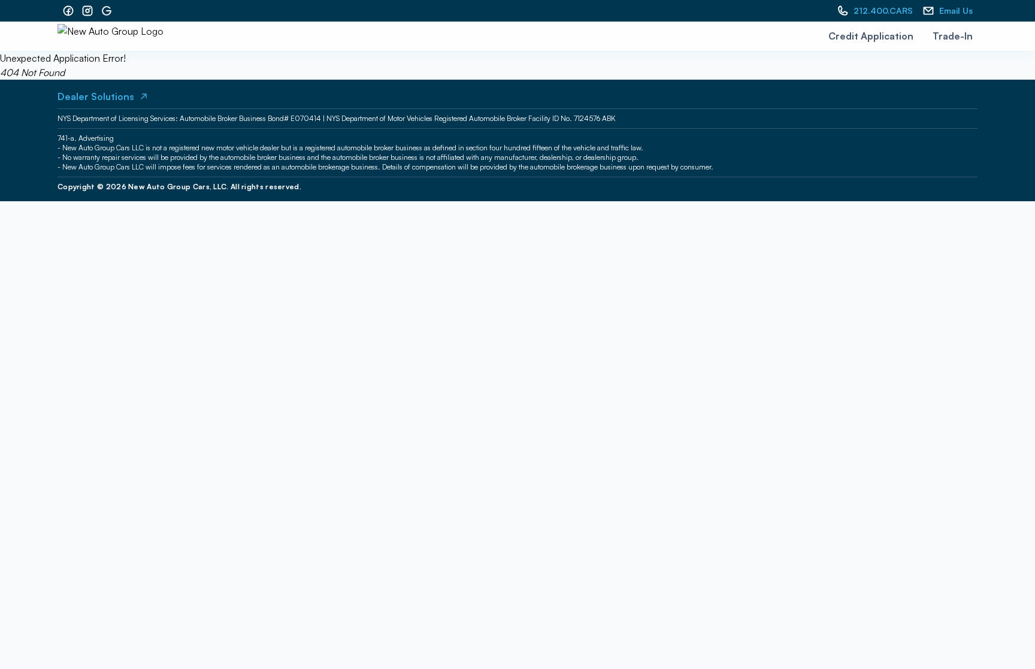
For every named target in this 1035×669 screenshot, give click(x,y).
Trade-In (953, 36)
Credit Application (870, 36)
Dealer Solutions (96, 96)
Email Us (956, 10)
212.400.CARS (883, 10)
